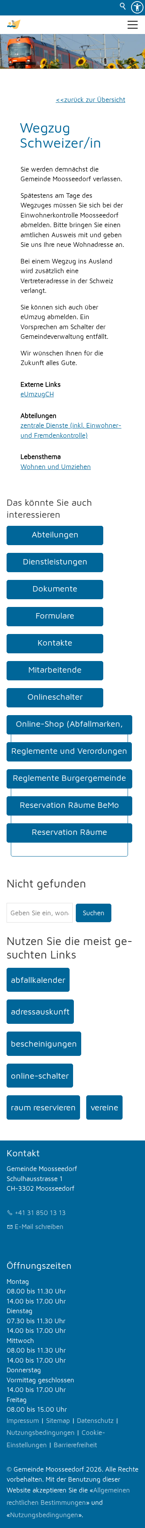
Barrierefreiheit (75, 1445)
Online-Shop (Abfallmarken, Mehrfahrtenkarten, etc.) (69, 732)
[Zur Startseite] (14, 25)
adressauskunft (40, 1011)
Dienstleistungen (55, 561)
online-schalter (40, 1076)
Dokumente (54, 588)
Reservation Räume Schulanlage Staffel (69, 840)
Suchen (93, 913)
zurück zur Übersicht (94, 100)
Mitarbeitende (55, 670)
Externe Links (40, 384)
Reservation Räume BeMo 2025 (69, 813)
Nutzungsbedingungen (41, 1432)
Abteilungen (38, 416)
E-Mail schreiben (39, 1227)
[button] (132, 25)
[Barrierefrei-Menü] (137, 7)
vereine (104, 1107)
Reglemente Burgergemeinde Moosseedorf (69, 786)
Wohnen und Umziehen (55, 467)
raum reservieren (43, 1107)
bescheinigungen (44, 1043)
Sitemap (58, 1420)
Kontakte (55, 642)
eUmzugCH (37, 394)
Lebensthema (40, 457)
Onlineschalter (55, 697)
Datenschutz (95, 1420)
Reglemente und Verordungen (69, 751)
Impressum (23, 1420)
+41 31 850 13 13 (40, 1213)
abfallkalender (38, 980)
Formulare (55, 615)
